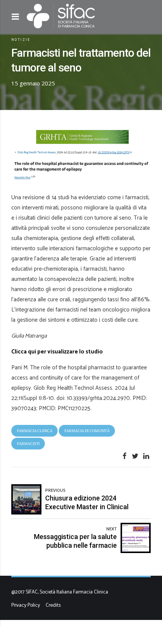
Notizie (21, 40)
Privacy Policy (25, 605)
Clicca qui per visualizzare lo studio (57, 351)
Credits (53, 605)
